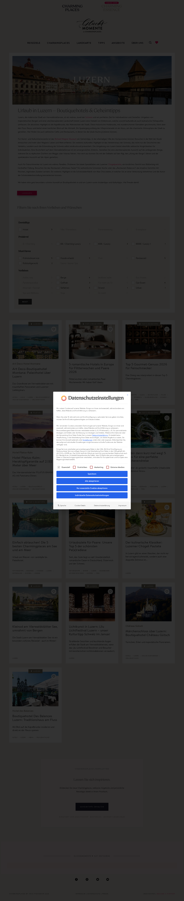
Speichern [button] (92, 473)
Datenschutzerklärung (100, 435)
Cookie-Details (80, 505)
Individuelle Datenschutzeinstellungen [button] (92, 495)
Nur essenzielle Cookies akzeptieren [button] (92, 488)
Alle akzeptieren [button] (92, 481)
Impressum (122, 505)
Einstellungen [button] (87, 440)
